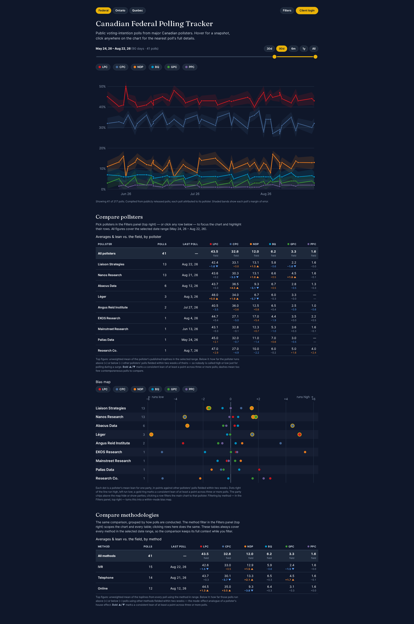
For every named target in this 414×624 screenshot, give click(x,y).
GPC (174, 67)
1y (304, 48)
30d (269, 48)
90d (281, 48)
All (313, 48)
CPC (122, 67)
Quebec (137, 10)
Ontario (120, 10)
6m (293, 48)
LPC (105, 67)
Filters (287, 10)
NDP (140, 67)
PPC (191, 67)
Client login (307, 10)
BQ (157, 67)
